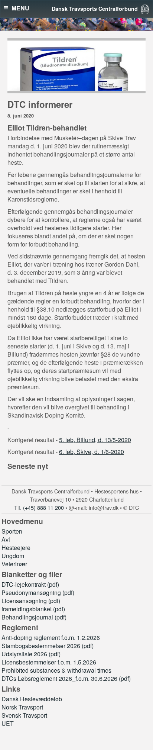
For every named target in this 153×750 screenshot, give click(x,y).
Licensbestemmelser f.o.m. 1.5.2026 (48, 662)
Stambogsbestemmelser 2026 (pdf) (47, 645)
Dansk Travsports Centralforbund (95, 8)
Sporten (11, 531)
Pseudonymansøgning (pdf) (37, 592)
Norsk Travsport (22, 707)
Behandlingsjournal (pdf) (33, 617)
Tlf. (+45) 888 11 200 (39, 507)
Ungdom (12, 555)
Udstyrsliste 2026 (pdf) (31, 654)
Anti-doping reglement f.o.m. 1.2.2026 (50, 637)
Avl (5, 539)
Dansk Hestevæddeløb (31, 699)
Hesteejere (15, 547)
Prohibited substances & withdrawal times (56, 670)
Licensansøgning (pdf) (30, 600)
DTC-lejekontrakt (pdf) (30, 584)
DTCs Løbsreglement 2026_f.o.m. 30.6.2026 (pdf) (66, 678)
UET (7, 723)
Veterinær (14, 564)
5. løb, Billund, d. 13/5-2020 (95, 439)
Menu (20, 8)
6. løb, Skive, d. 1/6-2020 (91, 451)
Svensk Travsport (24, 715)
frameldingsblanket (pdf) (33, 609)
